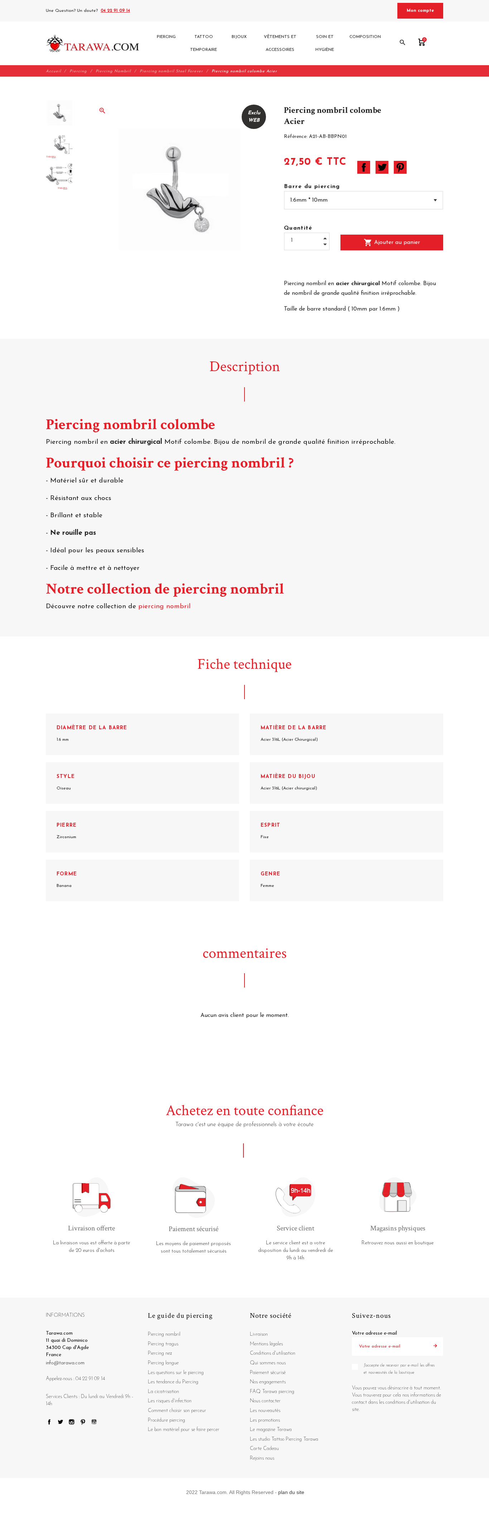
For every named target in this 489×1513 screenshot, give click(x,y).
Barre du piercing (312, 186)
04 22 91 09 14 (115, 11)
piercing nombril (165, 606)
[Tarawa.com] (92, 43)
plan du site (291, 1492)
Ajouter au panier (392, 242)
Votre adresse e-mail (374, 1333)
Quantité (298, 228)
